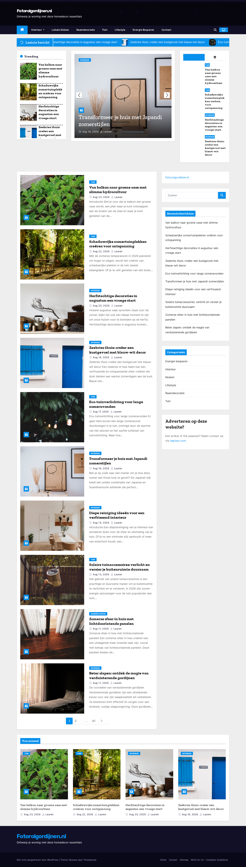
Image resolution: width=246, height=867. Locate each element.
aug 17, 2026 (101, 411)
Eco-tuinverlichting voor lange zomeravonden (194, 273)
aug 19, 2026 (101, 357)
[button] (215, 29)
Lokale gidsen (60, 29)
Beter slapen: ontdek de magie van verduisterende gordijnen (119, 675)
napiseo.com (178, 440)
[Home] (22, 30)
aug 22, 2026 (101, 251)
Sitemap (184, 859)
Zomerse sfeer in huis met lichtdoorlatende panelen (111, 621)
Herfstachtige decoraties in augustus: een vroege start (48, 112)
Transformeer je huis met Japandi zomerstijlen (194, 281)
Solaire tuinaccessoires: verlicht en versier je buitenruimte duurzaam (119, 567)
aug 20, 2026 (101, 305)
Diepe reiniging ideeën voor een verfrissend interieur (116, 515)
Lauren (107, 131)
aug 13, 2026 (101, 574)
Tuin (104, 29)
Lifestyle (120, 29)
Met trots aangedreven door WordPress (38, 859)
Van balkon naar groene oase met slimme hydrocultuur (118, 189)
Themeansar (90, 859)
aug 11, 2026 (101, 628)
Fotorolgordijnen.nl (34, 10)
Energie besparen (143, 29)
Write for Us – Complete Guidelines (209, 859)
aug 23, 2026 (101, 197)
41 (93, 721)
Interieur (37, 29)
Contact (166, 29)
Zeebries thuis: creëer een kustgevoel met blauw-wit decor (50, 133)
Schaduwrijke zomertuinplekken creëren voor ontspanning (50, 91)
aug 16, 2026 (90, 131)
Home (163, 859)
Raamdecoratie (85, 29)
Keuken (169, 377)
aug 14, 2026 (101, 522)
